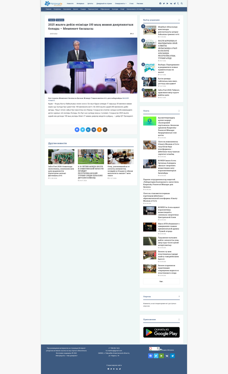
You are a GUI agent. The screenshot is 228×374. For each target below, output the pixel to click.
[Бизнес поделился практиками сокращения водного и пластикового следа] (149, 268)
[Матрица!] (53, 4)
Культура (115, 9)
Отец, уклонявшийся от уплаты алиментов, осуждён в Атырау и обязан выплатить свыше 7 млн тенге (120, 171)
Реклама (140, 3)
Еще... (162, 281)
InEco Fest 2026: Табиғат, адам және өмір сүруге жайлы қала (169, 92)
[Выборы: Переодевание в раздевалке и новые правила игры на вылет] (149, 68)
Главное (52, 20)
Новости (70, 3)
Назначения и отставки (135, 9)
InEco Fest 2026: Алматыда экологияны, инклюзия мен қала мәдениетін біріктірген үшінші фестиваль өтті (61, 171)
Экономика (67, 9)
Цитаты (90, 3)
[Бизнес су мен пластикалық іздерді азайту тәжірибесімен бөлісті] (149, 254)
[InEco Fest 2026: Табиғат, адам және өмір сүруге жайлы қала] (149, 93)
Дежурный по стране (104, 3)
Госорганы (57, 9)
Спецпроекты (120, 3)
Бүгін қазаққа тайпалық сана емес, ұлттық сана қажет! (167, 81)
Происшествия (93, 9)
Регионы (148, 9)
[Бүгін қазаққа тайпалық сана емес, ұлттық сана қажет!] (149, 81)
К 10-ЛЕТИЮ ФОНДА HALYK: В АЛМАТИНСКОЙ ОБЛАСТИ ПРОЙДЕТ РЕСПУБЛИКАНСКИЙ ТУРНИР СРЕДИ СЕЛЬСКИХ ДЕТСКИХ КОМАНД (91, 172)
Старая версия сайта (114, 365)
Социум (83, 9)
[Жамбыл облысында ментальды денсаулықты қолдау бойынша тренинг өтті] (149, 30)
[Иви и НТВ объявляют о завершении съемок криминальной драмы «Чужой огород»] (149, 227)
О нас (131, 3)
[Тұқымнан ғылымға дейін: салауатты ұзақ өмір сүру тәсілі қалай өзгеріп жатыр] (149, 240)
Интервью (80, 3)
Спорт (122, 9)
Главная (48, 9)
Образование (105, 9)
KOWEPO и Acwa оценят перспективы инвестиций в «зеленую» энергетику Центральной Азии (169, 212)
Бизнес (75, 9)
